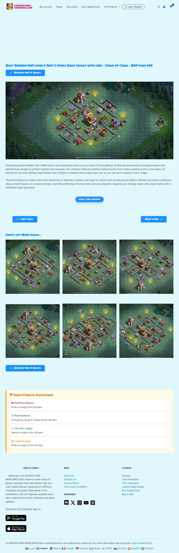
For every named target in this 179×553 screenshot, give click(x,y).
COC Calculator (130, 483)
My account (46, 6)
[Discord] (66, 502)
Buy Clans (72, 6)
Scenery (126, 475)
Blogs (59, 6)
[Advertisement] (89, 42)
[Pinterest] (92, 502)
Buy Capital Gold (91, 6)
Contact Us (70, 479)
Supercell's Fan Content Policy (136, 543)
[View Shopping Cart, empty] (170, 6)
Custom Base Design (133, 486)
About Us (69, 475)
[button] (118, 6)
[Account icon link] (164, 6)
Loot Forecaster (130, 479)
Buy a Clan (127, 494)
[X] (73, 502)
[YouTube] (86, 502)
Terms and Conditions (75, 486)
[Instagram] (79, 502)
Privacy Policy (71, 483)
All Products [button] (110, 6)
